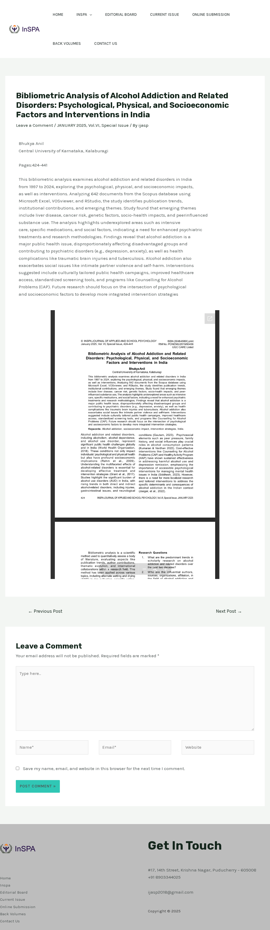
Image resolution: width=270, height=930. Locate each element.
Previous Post (45, 611)
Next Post (229, 611)
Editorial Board (121, 14)
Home (58, 14)
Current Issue (164, 14)
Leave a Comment (34, 125)
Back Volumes (67, 43)
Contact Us (105, 43)
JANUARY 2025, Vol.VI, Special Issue (93, 125)
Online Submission (211, 14)
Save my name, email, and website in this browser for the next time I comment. (104, 768)
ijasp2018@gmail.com (171, 892)
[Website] (218, 748)
